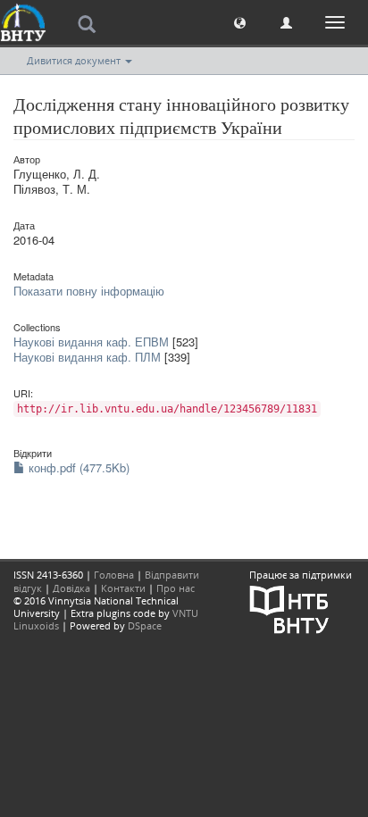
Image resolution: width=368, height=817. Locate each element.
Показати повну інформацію (88, 290)
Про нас (175, 588)
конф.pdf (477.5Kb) (77, 467)
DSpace (145, 625)
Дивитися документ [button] (75, 60)
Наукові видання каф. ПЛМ (87, 356)
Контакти (123, 588)
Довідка (71, 588)
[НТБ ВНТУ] (289, 607)
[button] (239, 22)
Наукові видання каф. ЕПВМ (91, 341)
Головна (114, 574)
